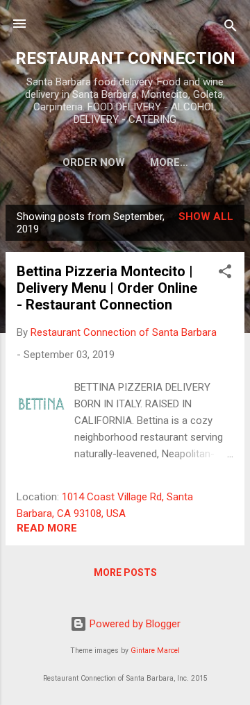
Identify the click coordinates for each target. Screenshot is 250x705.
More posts (125, 572)
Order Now (93, 162)
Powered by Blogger (134, 624)
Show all (205, 216)
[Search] (230, 28)
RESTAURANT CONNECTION (125, 58)
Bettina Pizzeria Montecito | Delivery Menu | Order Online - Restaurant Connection (107, 288)
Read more (47, 528)
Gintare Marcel (155, 650)
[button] (225, 273)
